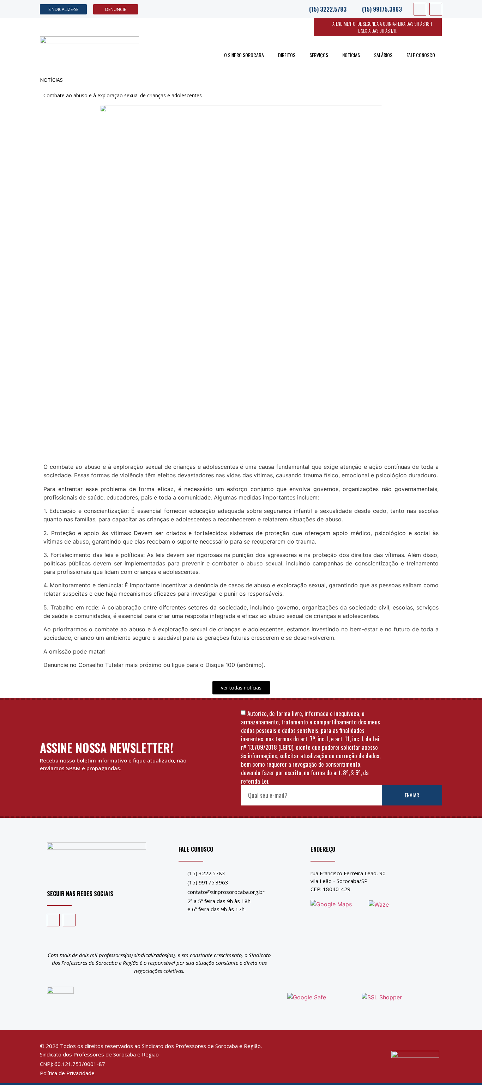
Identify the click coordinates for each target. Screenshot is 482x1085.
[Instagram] (435, 9)
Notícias (351, 55)
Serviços (318, 55)
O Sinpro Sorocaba (244, 55)
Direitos (286, 55)
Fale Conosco (420, 55)
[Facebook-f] (420, 9)
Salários (383, 55)
